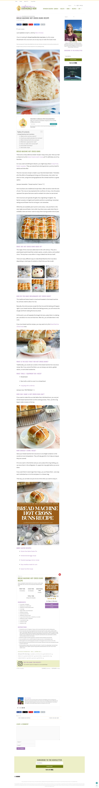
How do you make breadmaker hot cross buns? (31, 138)
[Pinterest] (22, 708)
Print (52, 604)
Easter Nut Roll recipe (27, 569)
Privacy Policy (33, 1)
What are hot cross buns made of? (28, 136)
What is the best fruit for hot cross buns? (30, 140)
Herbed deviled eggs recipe (28, 556)
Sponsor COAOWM (48, 9)
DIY (79, 9)
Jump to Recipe (21, 29)
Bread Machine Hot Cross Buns (26, 134)
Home (16, 1)
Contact (21, 1)
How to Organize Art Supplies (24, 717)
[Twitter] (19, 708)
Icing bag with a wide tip (27, 385)
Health (62, 9)
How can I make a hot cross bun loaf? (29, 143)
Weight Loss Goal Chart (54, 717)
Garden (56, 9)
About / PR (26, 1)
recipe (20, 16)
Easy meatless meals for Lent (29, 564)
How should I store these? (26, 145)
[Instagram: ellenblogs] (21, 663)
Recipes (74, 9)
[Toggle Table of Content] (41, 132)
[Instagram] (20, 708)
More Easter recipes (25, 147)
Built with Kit (73, 63)
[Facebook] (17, 708)
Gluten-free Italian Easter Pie (29, 551)
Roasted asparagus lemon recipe (30, 560)
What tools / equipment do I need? (28, 142)
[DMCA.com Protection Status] (17, 776)
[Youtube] (24, 708)
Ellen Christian (39, 33)
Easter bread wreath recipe (35, 157)
